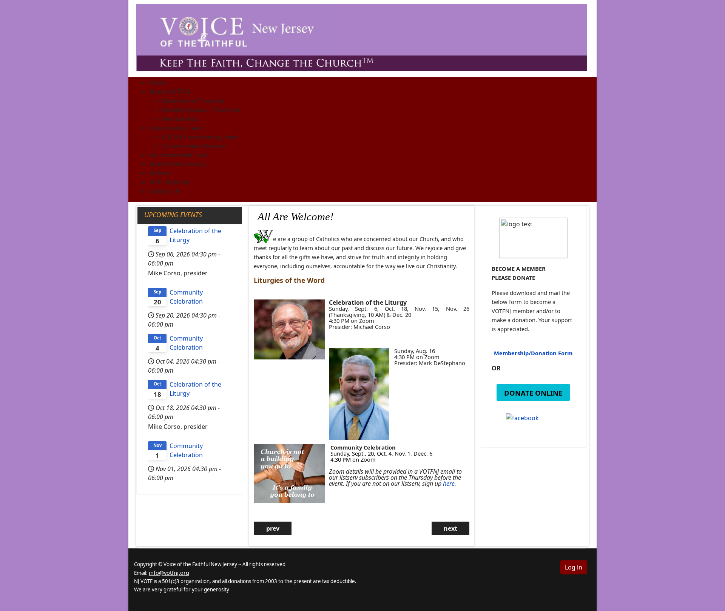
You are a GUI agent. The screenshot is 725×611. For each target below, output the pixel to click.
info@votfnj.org (169, 572)
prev (272, 528)
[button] (169, 92)
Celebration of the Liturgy (195, 235)
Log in (573, 567)
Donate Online (533, 393)
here (449, 483)
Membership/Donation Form (533, 353)
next (450, 528)
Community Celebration (186, 297)
